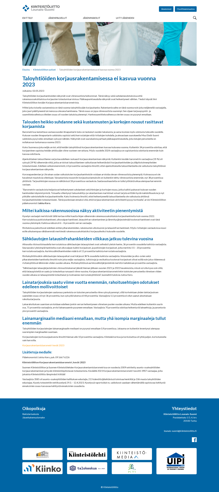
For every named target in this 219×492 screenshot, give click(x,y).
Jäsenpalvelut (57, 17)
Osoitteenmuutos (186, 8)
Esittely (27, 17)
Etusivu (26, 69)
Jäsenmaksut (91, 17)
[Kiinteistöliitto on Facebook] (194, 439)
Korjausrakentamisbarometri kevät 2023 (43, 345)
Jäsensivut (166, 8)
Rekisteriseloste (30, 414)
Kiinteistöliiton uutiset (44, 69)
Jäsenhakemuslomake (33, 417)
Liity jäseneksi (125, 17)
